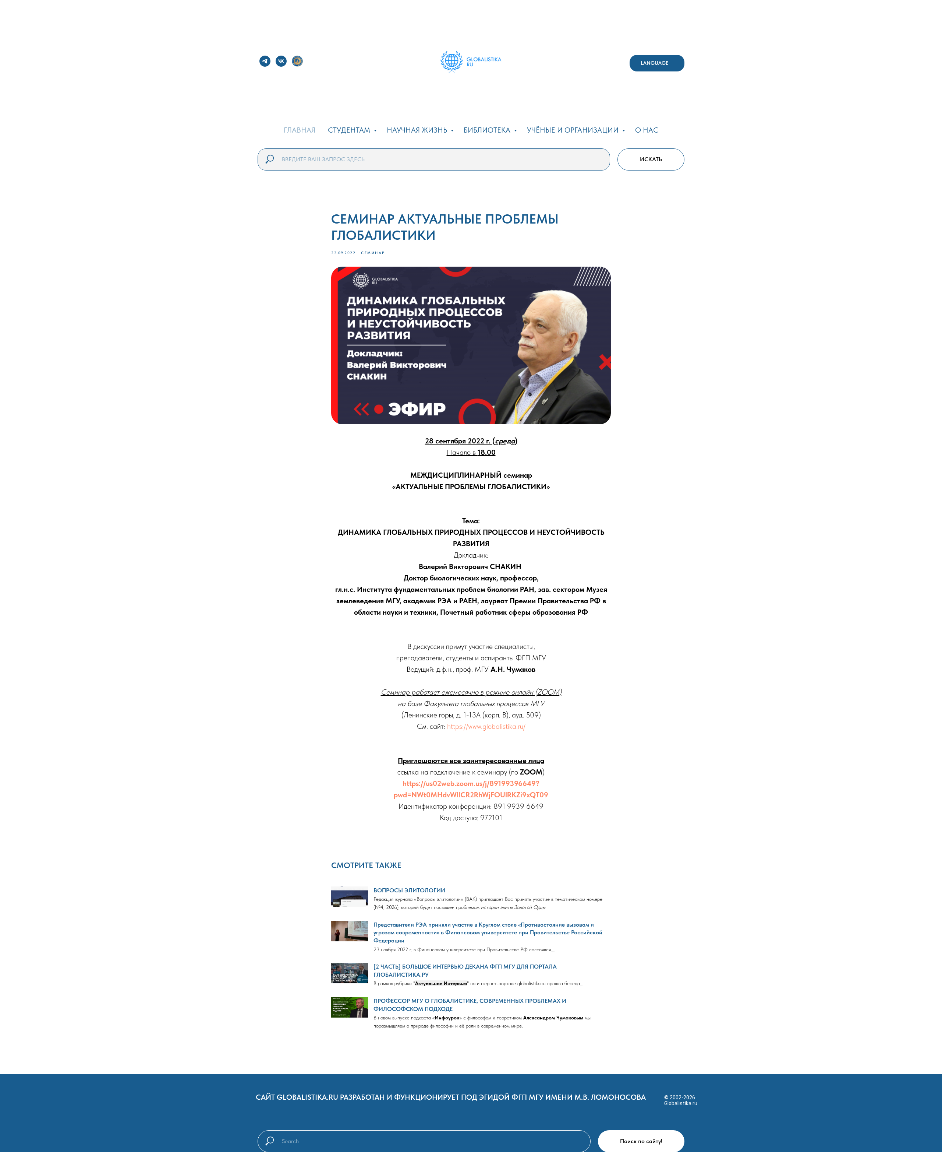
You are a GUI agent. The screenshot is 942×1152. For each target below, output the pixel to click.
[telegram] (264, 61)
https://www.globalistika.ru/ (486, 726)
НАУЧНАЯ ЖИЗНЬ (418, 130)
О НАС (646, 130)
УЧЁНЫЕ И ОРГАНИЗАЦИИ (573, 130)
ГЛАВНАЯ (299, 130)
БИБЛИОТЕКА (488, 130)
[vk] (281, 61)
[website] (297, 61)
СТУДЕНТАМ (350, 130)
